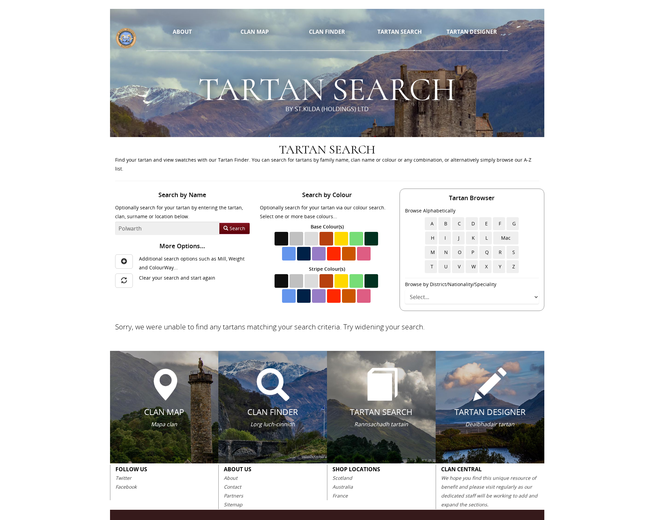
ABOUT (182, 31)
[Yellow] (341, 239)
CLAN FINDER (327, 31)
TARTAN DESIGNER (472, 31)
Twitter (123, 478)
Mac (506, 238)
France (340, 495)
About (230, 478)
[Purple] (319, 254)
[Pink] (364, 254)
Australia (342, 487)
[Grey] (296, 239)
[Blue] (289, 254)
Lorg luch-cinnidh (272, 424)
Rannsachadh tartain (381, 424)
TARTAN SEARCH (399, 31)
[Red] (334, 254)
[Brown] (326, 239)
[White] (311, 239)
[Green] (356, 239)
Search (236, 228)
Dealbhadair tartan (489, 424)
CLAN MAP (254, 31)
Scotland (342, 478)
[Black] (281, 239)
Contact (232, 487)
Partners (233, 495)
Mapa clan (164, 424)
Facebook (126, 487)
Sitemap (233, 504)
